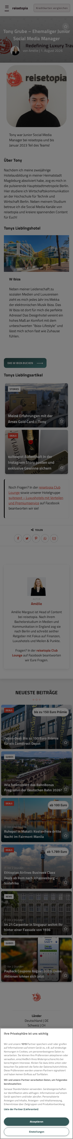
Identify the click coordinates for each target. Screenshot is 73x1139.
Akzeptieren (36, 1121)
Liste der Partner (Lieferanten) (21, 1109)
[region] (36, 1083)
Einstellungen (36, 1132)
